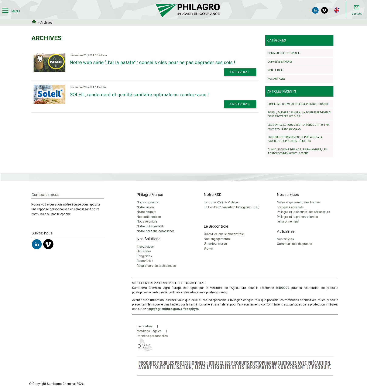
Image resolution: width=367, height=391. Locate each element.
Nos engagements (217, 239)
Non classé (275, 70)
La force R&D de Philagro (221, 202)
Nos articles (276, 78)
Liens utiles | (147, 326)
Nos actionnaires (149, 217)
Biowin (208, 248)
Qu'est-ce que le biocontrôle (224, 234)
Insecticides (145, 246)
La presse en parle (280, 61)
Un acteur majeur (216, 243)
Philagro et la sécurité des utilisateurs (303, 212)
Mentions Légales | (152, 331)
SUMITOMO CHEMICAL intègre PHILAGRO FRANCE (298, 104)
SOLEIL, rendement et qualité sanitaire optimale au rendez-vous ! (139, 94)
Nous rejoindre (147, 221)
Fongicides (144, 256)
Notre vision (145, 207)
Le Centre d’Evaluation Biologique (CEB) (231, 207)
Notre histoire (146, 212)
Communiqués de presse (284, 53)
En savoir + (240, 72)
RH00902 (282, 288)
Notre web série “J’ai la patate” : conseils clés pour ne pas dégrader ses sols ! (152, 62)
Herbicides (144, 251)
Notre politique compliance (156, 231)
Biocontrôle (145, 261)
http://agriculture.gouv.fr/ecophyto (173, 309)
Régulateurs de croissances (156, 266)
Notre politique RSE (150, 226)
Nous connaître (147, 202)
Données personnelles (152, 336)
